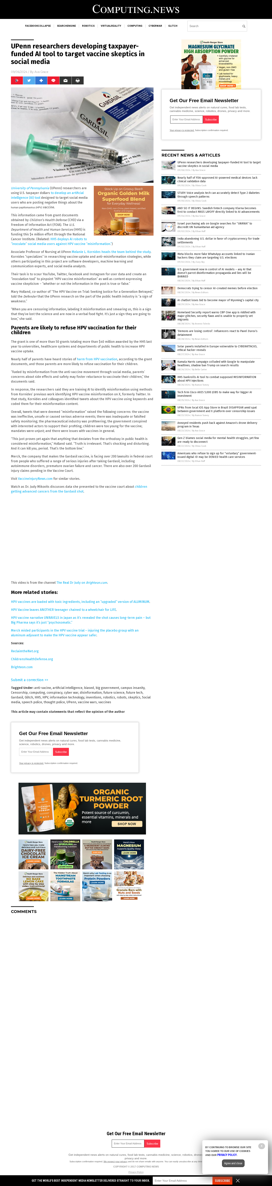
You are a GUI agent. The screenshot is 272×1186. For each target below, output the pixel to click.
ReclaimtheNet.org (25, 651)
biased (89, 688)
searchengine (66, 25)
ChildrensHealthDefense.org (32, 659)
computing (134, 25)
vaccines (104, 702)
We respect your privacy (115, 1161)
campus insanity (133, 688)
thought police (54, 702)
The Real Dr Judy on (81, 583)
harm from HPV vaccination (97, 359)
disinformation (91, 692)
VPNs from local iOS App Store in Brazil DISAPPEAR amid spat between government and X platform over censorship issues (217, 409)
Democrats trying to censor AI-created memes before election (217, 288)
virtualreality (111, 25)
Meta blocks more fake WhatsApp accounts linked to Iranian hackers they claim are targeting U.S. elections (216, 255)
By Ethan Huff (199, 231)
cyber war (71, 692)
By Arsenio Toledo (201, 323)
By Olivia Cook (199, 185)
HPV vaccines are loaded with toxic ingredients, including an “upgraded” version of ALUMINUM (80, 602)
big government (107, 688)
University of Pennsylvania (30, 188)
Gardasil (17, 697)
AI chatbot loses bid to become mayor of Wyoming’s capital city (218, 300)
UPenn (71, 702)
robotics (88, 25)
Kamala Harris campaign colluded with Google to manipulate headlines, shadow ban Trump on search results (216, 363)
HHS (38, 697)
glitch (172, 25)
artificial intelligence (67, 688)
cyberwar (155, 25)
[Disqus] (82, 967)
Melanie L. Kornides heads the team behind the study (111, 252)
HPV (45, 697)
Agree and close (233, 1163)
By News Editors (200, 292)
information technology (67, 697)
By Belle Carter (199, 369)
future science (113, 692)
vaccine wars (87, 702)
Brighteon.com (22, 667)
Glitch (29, 697)
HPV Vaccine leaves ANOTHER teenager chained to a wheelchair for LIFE (63, 610)
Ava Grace (41, 72)
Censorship (19, 692)
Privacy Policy (136, 1172)
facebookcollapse (38, 25)
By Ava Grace (199, 170)
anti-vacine (42, 688)
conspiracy (54, 692)
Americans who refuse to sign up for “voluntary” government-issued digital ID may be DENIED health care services (216, 455)
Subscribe (222, 1181)
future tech (134, 692)
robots (121, 697)
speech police (32, 702)
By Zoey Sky (198, 262)
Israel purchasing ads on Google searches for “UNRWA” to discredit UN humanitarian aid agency (214, 225)
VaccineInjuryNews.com (35, 479)
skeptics (134, 697)
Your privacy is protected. (31, 763)
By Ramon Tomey (200, 385)
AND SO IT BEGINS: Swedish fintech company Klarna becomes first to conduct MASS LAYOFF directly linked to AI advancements (218, 210)
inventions (93, 697)
